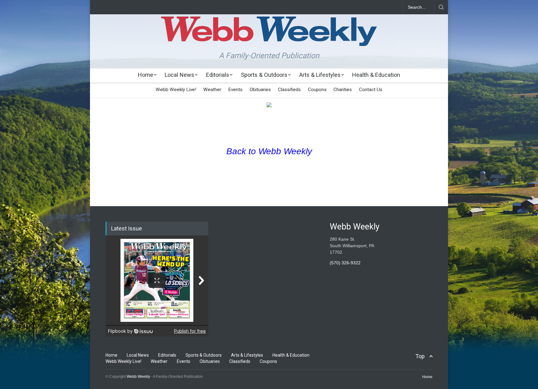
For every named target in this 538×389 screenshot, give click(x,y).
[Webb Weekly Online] (269, 36)
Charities (342, 89)
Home (145, 75)
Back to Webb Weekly (269, 151)
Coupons (317, 89)
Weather (212, 89)
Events (235, 89)
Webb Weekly (138, 376)
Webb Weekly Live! (176, 89)
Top (420, 356)
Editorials (217, 75)
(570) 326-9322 (345, 262)
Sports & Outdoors (264, 75)
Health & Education (376, 75)
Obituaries (260, 89)
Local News (179, 75)
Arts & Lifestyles (320, 75)
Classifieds (289, 89)
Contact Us (370, 89)
